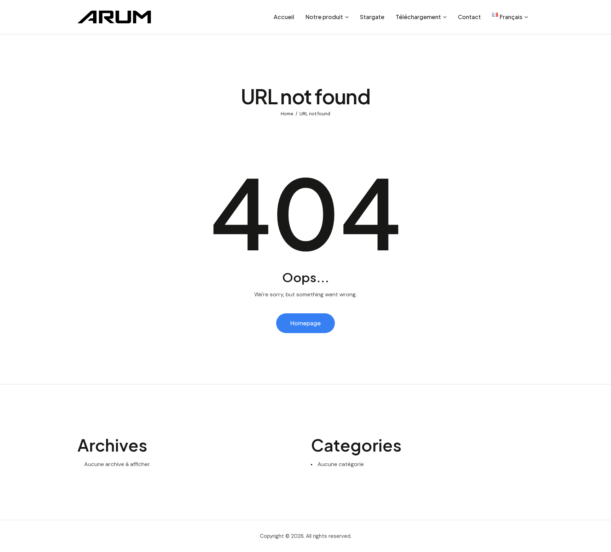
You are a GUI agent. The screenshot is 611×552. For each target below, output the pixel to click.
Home (287, 114)
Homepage (305, 323)
